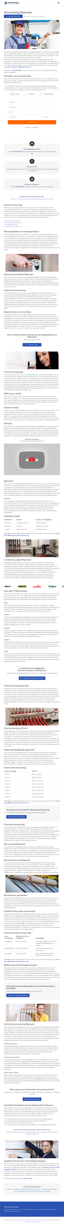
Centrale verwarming (13, 220)
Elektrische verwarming (14, 226)
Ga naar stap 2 (32, 122)
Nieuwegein (32, 1132)
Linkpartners (39, 1220)
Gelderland (29, 1189)
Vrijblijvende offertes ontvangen (33, 678)
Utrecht (8, 1132)
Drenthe (9, 1189)
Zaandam (25, 1209)
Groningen (37, 1189)
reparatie (7, 320)
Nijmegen (48, 1209)
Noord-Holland (18, 1191)
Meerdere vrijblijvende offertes (18, 995)
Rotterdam (7, 1209)
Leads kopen (35, 1222)
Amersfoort (15, 1132)
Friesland (22, 1189)
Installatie (20, 199)
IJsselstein (29, 1134)
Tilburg (36, 1209)
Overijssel (27, 1191)
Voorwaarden (25, 1220)
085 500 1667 (17, 70)
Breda (5, 1211)
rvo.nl (24, 919)
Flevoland (16, 1189)
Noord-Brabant (52, 1189)
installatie (9, 277)
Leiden (17, 1211)
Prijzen (51, 199)
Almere (31, 1209)
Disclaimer (17, 1220)
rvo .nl (46, 916)
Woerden (35, 1134)
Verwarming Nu (9, 1220)
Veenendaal (23, 1132)
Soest (48, 1132)
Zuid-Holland (46, 1191)
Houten (43, 1132)
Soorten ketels (43, 199)
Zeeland (38, 1191)
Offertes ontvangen (33, 1099)
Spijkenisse (11, 1211)
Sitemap (32, 1220)
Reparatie (35, 199)
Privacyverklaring (48, 1220)
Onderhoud (27, 199)
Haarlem (54, 1209)
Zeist (38, 1132)
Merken (13, 199)
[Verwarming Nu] (12, 2)
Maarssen (54, 1132)
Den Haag (13, 1209)
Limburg (43, 1189)
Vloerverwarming (12, 224)
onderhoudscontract (39, 300)
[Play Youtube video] (32, 459)
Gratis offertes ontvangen (16, 817)
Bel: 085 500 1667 (14, 16)
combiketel (24, 398)
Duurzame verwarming (14, 222)
